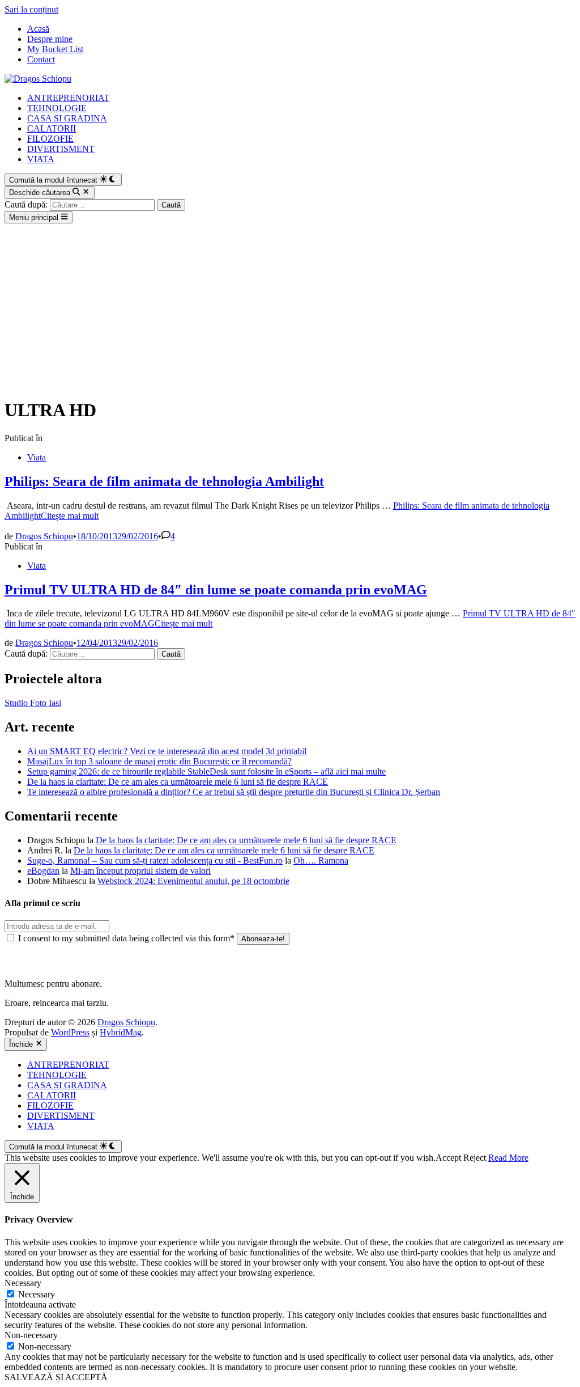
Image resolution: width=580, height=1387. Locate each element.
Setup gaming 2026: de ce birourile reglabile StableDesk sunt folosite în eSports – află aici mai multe (206, 771)
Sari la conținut (31, 9)
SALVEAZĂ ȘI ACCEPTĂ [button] (56, 1377)
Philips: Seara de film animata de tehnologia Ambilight (164, 481)
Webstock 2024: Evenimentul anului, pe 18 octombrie (193, 881)
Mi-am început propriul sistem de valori (140, 871)
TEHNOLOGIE (57, 108)
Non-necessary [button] (31, 1335)
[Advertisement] (290, 308)
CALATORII (51, 128)
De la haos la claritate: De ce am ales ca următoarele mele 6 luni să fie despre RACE (177, 781)
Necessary (36, 1294)
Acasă (38, 28)
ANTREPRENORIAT (68, 98)
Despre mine (49, 39)
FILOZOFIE (50, 138)
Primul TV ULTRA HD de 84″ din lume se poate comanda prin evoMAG (216, 589)
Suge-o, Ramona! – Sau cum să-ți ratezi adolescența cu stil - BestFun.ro (155, 860)
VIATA (40, 159)
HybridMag (121, 1032)
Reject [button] (474, 1157)
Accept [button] (448, 1157)
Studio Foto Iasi (33, 703)
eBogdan (43, 871)
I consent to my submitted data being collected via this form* (126, 938)
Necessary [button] (23, 1283)
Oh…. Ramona (320, 860)
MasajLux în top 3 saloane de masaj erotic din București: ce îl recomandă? (159, 761)
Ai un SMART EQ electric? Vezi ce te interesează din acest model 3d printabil (166, 751)
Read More (508, 1157)
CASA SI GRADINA (67, 118)
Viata (36, 457)
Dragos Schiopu (44, 536)
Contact (41, 59)
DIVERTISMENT (61, 149)
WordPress (70, 1032)
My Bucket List (55, 49)
